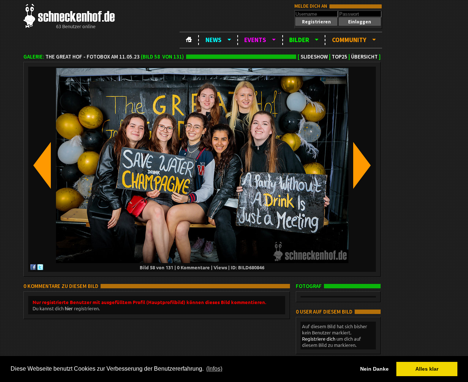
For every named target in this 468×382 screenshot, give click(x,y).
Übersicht (364, 56)
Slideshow (314, 56)
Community (349, 40)
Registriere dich (318, 339)
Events (255, 40)
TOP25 (339, 56)
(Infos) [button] (214, 369)
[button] (316, 22)
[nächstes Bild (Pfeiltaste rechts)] (362, 166)
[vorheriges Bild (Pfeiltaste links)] (42, 166)
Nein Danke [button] (374, 369)
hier (69, 308)
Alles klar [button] (426, 369)
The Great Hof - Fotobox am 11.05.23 (92, 56)
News (213, 40)
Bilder (299, 40)
